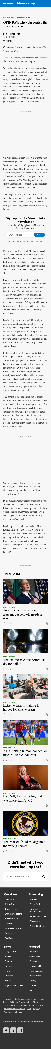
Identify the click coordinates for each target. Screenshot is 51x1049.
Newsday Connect (38, 916)
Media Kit (34, 899)
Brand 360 (34, 904)
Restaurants (35, 975)
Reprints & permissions (31, 1005)
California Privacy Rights (20, 1002)
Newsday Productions (35, 910)
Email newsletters (13, 913)
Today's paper (11, 909)
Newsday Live (11, 918)
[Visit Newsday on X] (13, 1030)
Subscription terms (27, 999)
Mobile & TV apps (14, 928)
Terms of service (10, 999)
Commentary (22, 17)
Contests (9, 933)
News (7, 970)
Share (9, 41)
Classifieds (34, 921)
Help (29, 1008)
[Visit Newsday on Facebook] (6, 1030)
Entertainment (36, 970)
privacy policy (38, 241)
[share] (46, 623)
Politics (8, 966)
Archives (9, 938)
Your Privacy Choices (13, 1012)
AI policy (36, 1008)
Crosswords (35, 961)
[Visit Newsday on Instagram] (20, 1030)
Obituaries (34, 956)
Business (9, 975)
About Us (9, 899)
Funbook (33, 951)
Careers (8, 923)
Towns (8, 980)
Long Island (10, 951)
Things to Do (35, 966)
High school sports (14, 985)
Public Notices (36, 926)
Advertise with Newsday (14, 1008)
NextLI (32, 990)
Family (32, 980)
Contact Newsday (12, 1005)
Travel (32, 985)
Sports (8, 956)
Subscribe (9, 904)
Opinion (8, 17)
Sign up (39, 235)
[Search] (43, 876)
